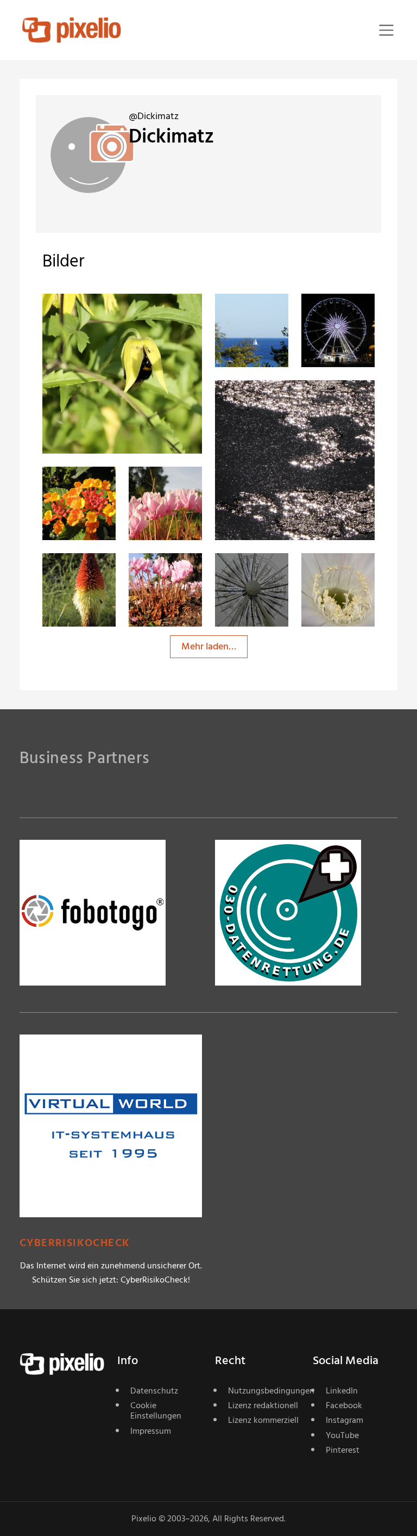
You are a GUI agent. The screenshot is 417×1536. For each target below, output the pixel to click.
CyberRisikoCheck (75, 1243)
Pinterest (342, 1450)
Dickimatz (102, 315)
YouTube (342, 1435)
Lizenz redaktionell (263, 1405)
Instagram (344, 1420)
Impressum (150, 1431)
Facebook (344, 1405)
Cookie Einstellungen (155, 1410)
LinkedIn (342, 1391)
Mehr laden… (208, 646)
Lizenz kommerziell (263, 1420)
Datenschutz (154, 1391)
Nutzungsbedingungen (264, 1391)
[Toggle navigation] (386, 30)
